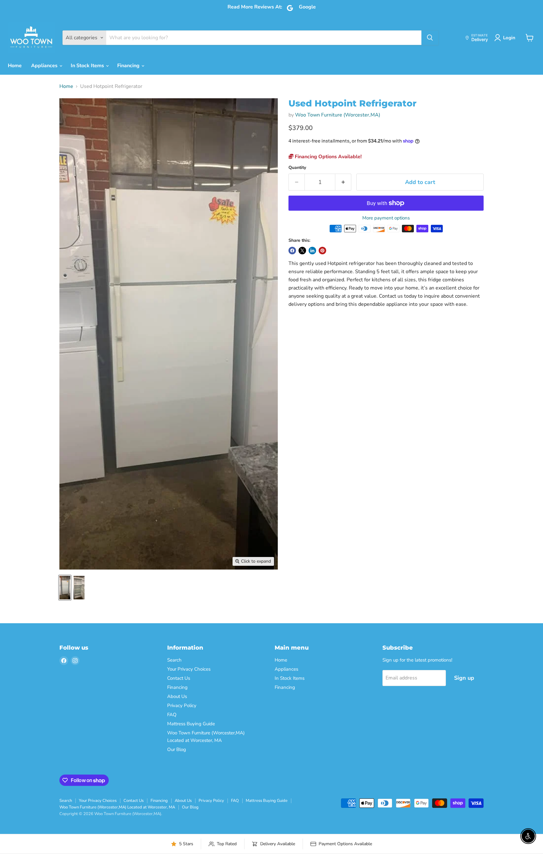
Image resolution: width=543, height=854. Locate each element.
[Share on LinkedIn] (312, 250)
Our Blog (176, 749)
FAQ (172, 714)
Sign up (464, 678)
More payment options (386, 218)
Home (15, 65)
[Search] (429, 37)
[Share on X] (302, 250)
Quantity (297, 167)
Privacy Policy (181, 705)
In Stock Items (88, 65)
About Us (177, 696)
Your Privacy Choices (189, 669)
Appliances (45, 65)
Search (174, 660)
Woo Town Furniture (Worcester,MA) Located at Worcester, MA (117, 807)
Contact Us (178, 678)
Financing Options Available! (327, 156)
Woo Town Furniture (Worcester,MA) (337, 114)
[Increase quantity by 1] (343, 182)
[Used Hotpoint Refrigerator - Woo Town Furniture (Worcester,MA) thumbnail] (65, 587)
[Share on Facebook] (292, 250)
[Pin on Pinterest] (322, 250)
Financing (129, 65)
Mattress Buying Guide (191, 724)
